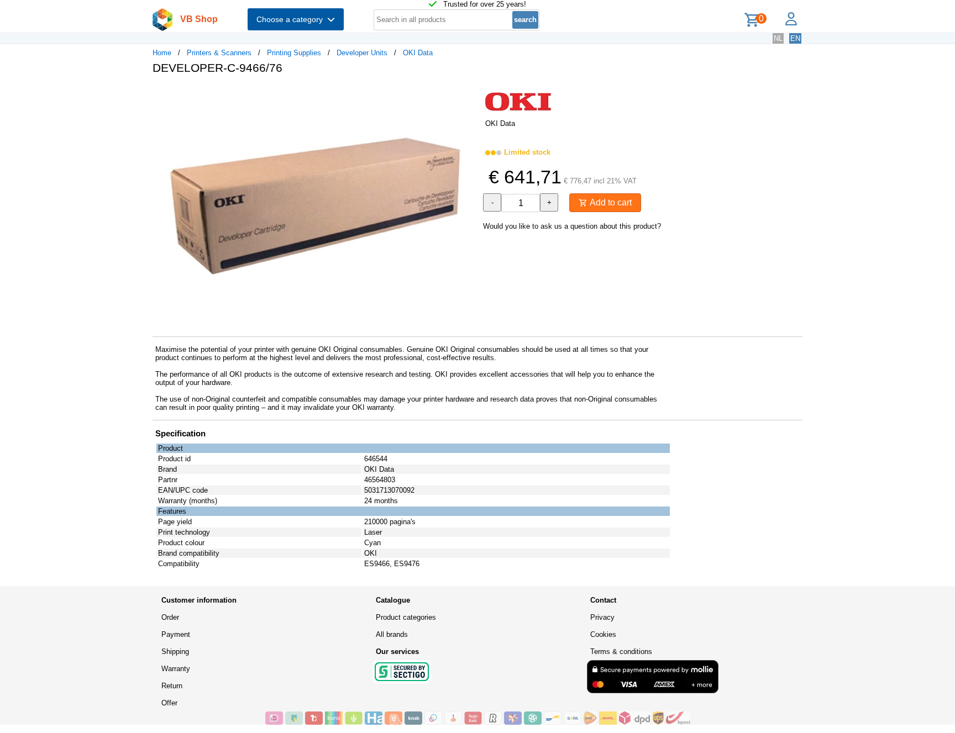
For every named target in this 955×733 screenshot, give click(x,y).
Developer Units (362, 53)
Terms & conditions (621, 651)
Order (170, 617)
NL (778, 38)
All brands (392, 634)
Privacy (602, 617)
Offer (169, 703)
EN (795, 38)
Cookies (603, 634)
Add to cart (609, 202)
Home (162, 53)
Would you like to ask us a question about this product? (572, 226)
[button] (467, 94)
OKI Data (418, 53)
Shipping (175, 651)
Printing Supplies (294, 53)
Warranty (175, 669)
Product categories (406, 617)
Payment (175, 634)
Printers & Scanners (219, 53)
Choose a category (291, 19)
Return (171, 686)
